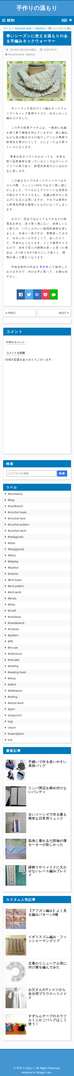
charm (12, 727)
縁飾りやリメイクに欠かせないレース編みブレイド (47, 871)
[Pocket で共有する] (45, 294)
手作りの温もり (37, 7)
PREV (11, 313)
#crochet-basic (17, 512)
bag (10, 721)
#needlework (16, 623)
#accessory (15, 494)
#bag (11, 500)
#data (11, 543)
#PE (10, 641)
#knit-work (14, 592)
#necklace (14, 617)
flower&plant (16, 733)
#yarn (11, 709)
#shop (12, 678)
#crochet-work (16, 54)
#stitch (12, 684)
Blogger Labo (44, 1072)
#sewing (13, 666)
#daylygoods (16, 549)
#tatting (12, 697)
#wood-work (16, 703)
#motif (12, 610)
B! (37, 294)
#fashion (30, 54)
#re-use (13, 647)
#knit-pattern (16, 586)
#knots (12, 598)
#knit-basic (15, 580)
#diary (12, 555)
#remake (13, 660)
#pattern (13, 635)
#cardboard (15, 506)
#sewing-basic (17, 672)
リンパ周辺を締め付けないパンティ (47, 790)
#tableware (15, 690)
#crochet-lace (16, 518)
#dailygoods (15, 537)
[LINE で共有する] (54, 294)
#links (11, 604)
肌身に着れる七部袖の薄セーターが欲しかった (47, 842)
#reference (15, 654)
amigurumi (15, 715)
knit (10, 740)
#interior (13, 574)
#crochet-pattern (18, 524)
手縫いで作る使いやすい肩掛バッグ (47, 763)
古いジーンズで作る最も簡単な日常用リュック (47, 816)
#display (13, 561)
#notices (13, 629)
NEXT (63, 313)
